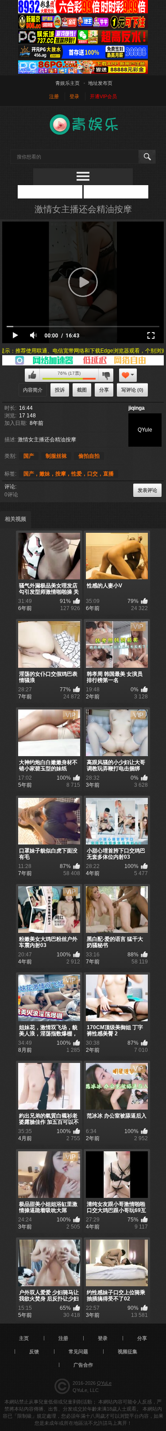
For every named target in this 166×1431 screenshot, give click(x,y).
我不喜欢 (105, 375)
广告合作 (83, 1365)
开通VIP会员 (103, 96)
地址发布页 (100, 83)
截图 (82, 389)
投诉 (60, 389)
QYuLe (104, 1383)
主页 (24, 1338)
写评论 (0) (132, 389)
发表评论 (147, 490)
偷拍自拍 (89, 456)
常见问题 (78, 1351)
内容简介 (32, 389)
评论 (9, 487)
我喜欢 (32, 375)
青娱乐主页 (67, 83)
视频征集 (127, 1351)
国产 (28, 456)
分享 (104, 389)
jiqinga (136, 408)
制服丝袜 (56, 456)
